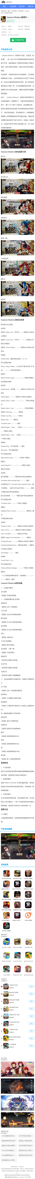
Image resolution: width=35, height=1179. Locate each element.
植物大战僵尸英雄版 (14, 1000)
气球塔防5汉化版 (13, 1029)
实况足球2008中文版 (14, 1022)
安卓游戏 (13, 6)
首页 (4, 6)
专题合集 (31, 6)
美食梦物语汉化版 (13, 1007)
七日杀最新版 (12, 1044)
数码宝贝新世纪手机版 (14, 1037)
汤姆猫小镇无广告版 (14, 1014)
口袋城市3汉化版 (13, 985)
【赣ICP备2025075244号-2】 (11, 1177)
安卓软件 (22, 6)
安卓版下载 (19, 40)
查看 (31, 986)
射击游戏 (21, 11)
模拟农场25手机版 (13, 992)
